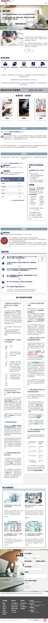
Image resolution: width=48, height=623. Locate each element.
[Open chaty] (44, 620)
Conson (8, 619)
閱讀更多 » (6, 516)
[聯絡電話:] (29, 607)
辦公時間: (32, 603)
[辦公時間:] (29, 603)
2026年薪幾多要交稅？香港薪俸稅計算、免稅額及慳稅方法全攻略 (34, 534)
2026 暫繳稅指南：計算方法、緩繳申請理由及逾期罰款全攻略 (13, 534)
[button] (46, 3)
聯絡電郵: (32, 610)
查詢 (27, 587)
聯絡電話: (32, 607)
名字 (25, 558)
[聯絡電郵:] (29, 610)
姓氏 (35, 558)
